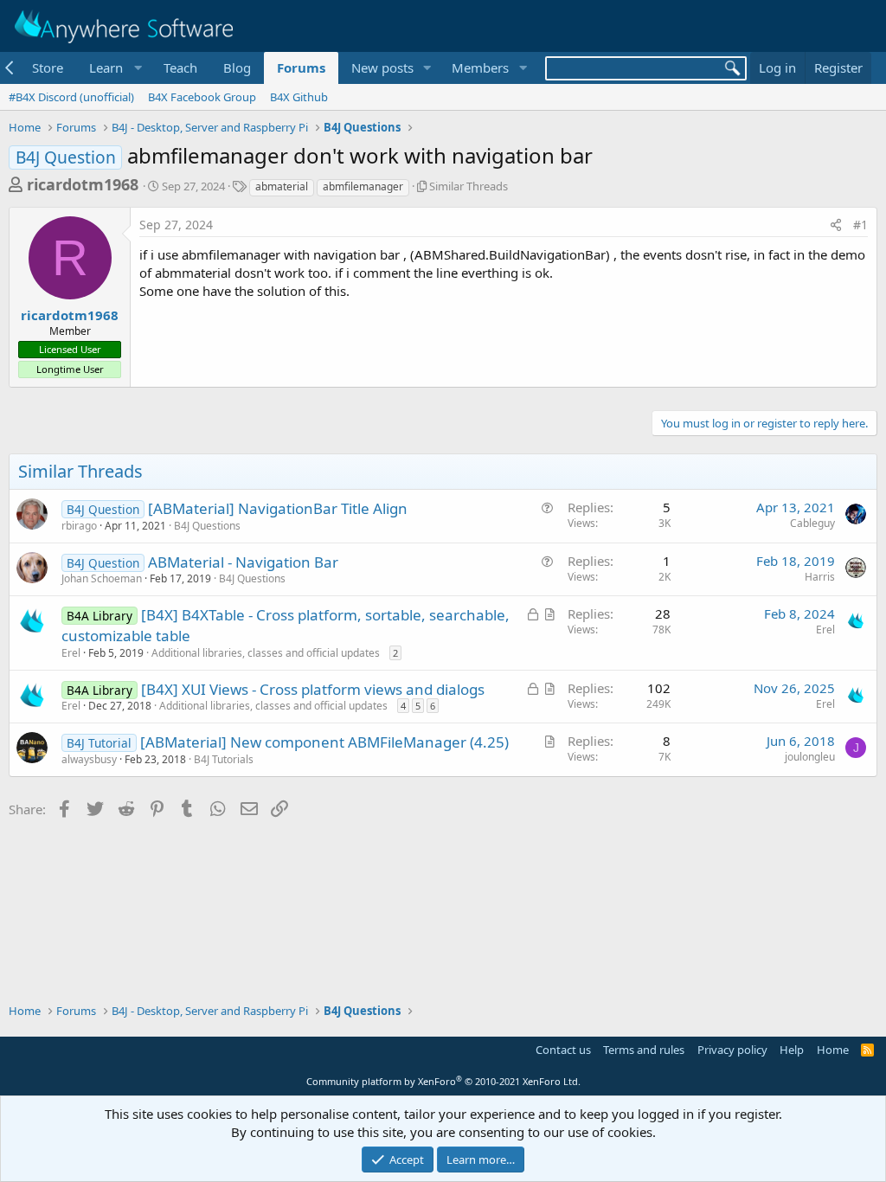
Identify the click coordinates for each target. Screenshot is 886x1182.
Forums (301, 67)
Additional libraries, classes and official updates (265, 653)
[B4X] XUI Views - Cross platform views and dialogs (313, 689)
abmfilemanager (363, 186)
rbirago (79, 525)
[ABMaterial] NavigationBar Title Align (278, 508)
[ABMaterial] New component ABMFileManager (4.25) (324, 742)
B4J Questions (207, 525)
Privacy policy (732, 1049)
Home (833, 1049)
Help (792, 1049)
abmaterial (281, 186)
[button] (113, 68)
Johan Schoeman (101, 578)
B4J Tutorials (224, 759)
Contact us (563, 1049)
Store (47, 67)
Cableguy (812, 523)
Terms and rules (643, 1049)
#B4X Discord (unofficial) (71, 97)
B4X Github (299, 97)
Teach (180, 67)
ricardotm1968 (82, 184)
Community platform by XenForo (443, 1081)
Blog (237, 67)
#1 (860, 224)
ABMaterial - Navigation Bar (243, 562)
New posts (382, 67)
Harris (820, 576)
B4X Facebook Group (202, 97)
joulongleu (810, 756)
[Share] (836, 225)
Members (480, 67)
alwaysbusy (89, 759)
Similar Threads (468, 186)
